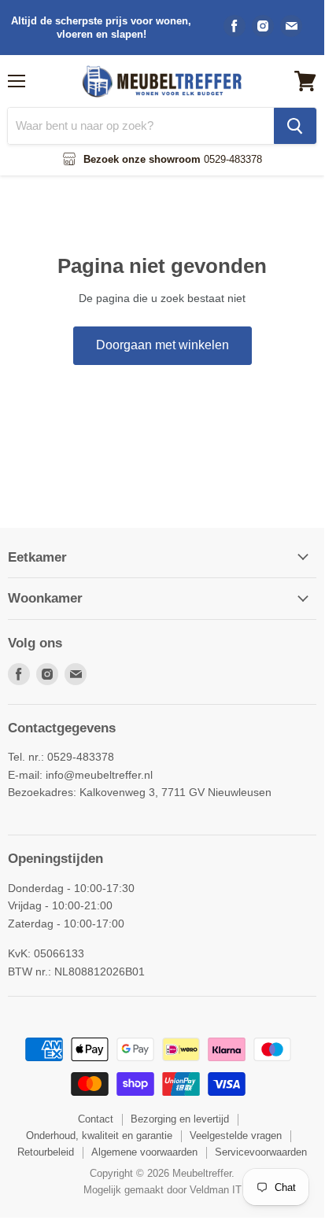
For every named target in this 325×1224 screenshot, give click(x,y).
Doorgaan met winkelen (162, 345)
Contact (95, 1119)
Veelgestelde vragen (236, 1135)
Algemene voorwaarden (144, 1152)
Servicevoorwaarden (261, 1152)
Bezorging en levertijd (180, 1119)
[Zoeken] (295, 126)
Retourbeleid (45, 1152)
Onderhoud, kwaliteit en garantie (99, 1135)
